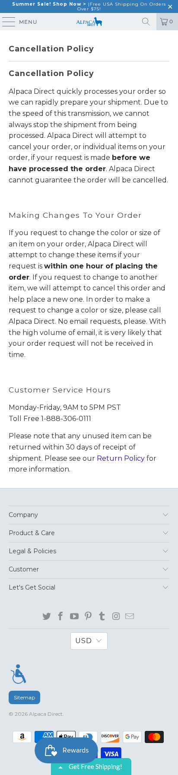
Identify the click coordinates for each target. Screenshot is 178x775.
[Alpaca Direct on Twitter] (47, 616)
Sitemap (24, 697)
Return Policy (121, 458)
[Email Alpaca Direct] (130, 616)
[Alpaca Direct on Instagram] (116, 616)
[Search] (146, 21)
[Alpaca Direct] (89, 21)
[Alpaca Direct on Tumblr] (102, 616)
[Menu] (18, 674)
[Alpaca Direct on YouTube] (74, 616)
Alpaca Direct (46, 714)
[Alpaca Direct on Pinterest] (88, 616)
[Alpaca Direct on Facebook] (61, 616)
